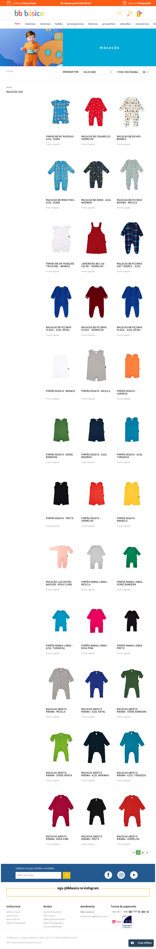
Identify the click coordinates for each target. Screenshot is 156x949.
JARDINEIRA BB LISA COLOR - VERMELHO (93, 265)
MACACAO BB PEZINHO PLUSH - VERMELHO (94, 328)
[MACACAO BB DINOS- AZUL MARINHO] (96, 174)
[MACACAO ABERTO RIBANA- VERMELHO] (132, 811)
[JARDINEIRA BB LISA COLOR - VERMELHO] (96, 238)
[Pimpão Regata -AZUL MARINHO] (96, 429)
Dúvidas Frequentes (52, 911)
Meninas (30, 23)
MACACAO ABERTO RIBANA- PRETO (91, 838)
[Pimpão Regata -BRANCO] (61, 365)
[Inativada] (127, 922)
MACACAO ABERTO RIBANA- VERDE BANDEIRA (132, 710)
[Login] (119, 15)
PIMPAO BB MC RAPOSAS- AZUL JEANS (60, 138)
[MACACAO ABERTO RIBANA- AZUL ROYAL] (96, 683)
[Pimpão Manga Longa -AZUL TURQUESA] (61, 620)
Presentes (109, 23)
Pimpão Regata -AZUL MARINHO (94, 456)
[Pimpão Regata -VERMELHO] (96, 492)
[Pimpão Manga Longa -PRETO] (132, 620)
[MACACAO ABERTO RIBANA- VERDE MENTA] (61, 747)
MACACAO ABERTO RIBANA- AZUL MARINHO (95, 774)
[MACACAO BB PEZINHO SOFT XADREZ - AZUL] (132, 238)
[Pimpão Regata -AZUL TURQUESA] (132, 429)
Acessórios (142, 23)
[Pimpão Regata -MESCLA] (96, 365)
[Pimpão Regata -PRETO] (61, 492)
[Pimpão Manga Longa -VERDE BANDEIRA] (132, 556)
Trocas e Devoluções (52, 926)
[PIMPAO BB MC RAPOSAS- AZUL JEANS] (61, 111)
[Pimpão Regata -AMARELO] (132, 492)
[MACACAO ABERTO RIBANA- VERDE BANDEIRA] (132, 683)
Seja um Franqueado (16, 922)
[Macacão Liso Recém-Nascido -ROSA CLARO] (61, 556)
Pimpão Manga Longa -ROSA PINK (95, 647)
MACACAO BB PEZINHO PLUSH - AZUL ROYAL (58, 328)
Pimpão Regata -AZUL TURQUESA (130, 456)
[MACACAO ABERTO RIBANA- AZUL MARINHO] (96, 747)
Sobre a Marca (13, 911)
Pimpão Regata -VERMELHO (91, 519)
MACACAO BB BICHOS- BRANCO (129, 138)
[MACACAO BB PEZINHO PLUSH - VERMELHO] (96, 302)
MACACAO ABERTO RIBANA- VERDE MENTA (59, 774)
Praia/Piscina (75, 23)
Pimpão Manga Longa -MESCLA (95, 583)
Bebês (59, 23)
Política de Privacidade (54, 919)
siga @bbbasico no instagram (78, 887)
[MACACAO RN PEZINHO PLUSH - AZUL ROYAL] (132, 302)
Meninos (45, 23)
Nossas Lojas (12, 915)
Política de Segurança (53, 922)
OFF (17, 22)
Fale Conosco (49, 915)
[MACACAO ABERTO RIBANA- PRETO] (96, 811)
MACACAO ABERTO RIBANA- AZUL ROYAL (93, 710)
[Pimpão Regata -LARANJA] (132, 365)
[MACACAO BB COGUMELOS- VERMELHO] (96, 111)
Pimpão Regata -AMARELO (127, 519)
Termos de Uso (13, 919)
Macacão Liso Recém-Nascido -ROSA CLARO (59, 583)
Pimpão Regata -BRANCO (60, 391)
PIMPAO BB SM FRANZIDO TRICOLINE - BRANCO (60, 265)
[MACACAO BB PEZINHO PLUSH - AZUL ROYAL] (61, 302)
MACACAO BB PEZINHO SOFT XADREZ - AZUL (129, 265)
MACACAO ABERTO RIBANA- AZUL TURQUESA (131, 774)
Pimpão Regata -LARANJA (127, 392)
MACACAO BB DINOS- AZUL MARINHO (96, 201)
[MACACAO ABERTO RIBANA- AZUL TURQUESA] (132, 747)
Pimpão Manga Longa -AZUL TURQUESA (59, 647)
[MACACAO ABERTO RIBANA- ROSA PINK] (61, 811)
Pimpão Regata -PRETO (59, 518)
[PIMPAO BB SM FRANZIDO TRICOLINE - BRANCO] (61, 238)
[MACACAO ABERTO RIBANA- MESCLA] (61, 683)
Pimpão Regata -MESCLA (95, 391)
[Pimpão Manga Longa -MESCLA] (96, 556)
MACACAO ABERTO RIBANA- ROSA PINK (57, 838)
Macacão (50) (14, 91)
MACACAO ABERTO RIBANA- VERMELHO (128, 838)
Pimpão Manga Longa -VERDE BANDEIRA (130, 583)
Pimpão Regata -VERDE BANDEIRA (59, 456)
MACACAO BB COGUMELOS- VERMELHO (96, 138)
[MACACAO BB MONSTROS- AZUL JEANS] (61, 174)
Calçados (125, 23)
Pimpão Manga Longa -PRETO (130, 647)
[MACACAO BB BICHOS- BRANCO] (132, 111)
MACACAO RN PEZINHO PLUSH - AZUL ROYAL (129, 328)
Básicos (93, 23)
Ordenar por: (71, 71)
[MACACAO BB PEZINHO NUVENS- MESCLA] (132, 174)
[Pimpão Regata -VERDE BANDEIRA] (61, 429)
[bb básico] (29, 13)
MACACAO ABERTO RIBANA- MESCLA (56, 710)
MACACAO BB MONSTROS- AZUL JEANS (60, 201)
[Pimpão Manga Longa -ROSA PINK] (96, 620)
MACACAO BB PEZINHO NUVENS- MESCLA (129, 201)
